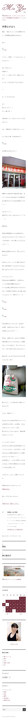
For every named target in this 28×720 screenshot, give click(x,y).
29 (20, 610)
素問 (5, 696)
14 (17, 604)
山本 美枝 (6, 536)
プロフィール (14, 644)
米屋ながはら (6, 489)
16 (24, 604)
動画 (5, 692)
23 (24, 607)
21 (17, 607)
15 (20, 604)
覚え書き (6, 698)
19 (10, 607)
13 (14, 604)
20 (14, 607)
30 (24, 610)
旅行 (5, 658)
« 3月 (6, 614)
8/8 (4, 665)
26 (10, 610)
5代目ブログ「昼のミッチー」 (10, 503)
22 (20, 607)
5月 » (21, 614)
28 (17, 610)
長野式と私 (7, 700)
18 (7, 607)
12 (10, 604)
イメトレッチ (7, 689)
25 (7, 610)
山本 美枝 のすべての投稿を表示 (15, 529)
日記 (20, 536)
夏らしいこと (7, 656)
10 (4, 604)
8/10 (5, 660)
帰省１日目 (7, 662)
